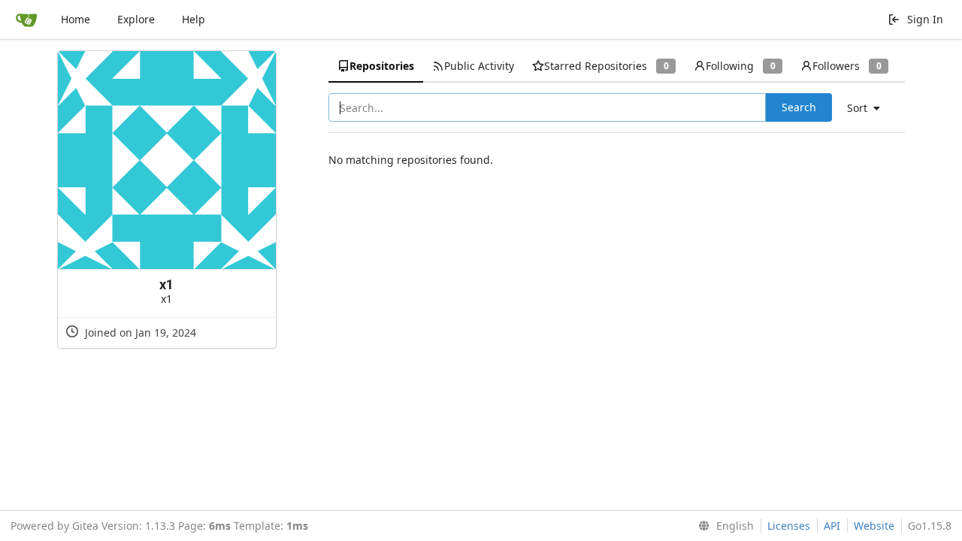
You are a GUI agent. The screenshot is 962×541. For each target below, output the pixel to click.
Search (799, 107)
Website (874, 525)
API (832, 525)
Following (740, 66)
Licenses (788, 525)
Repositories (381, 66)
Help (193, 19)
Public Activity (479, 66)
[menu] (869, 108)
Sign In (925, 19)
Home (75, 19)
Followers (846, 66)
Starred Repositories (606, 66)
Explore (136, 19)
